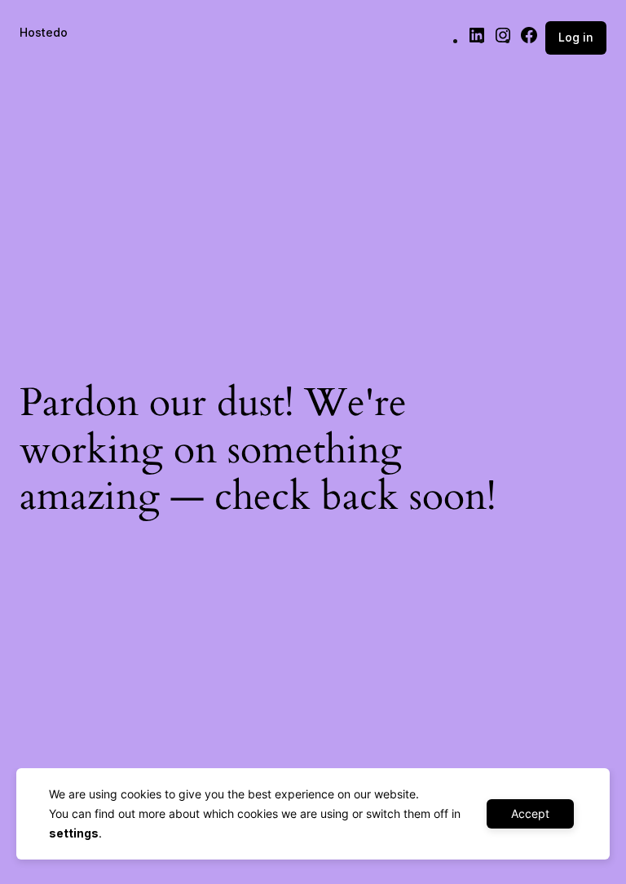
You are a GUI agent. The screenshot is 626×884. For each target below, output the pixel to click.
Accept (530, 813)
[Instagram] (503, 40)
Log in (575, 37)
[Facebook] (529, 40)
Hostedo (44, 32)
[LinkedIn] (477, 40)
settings (74, 833)
